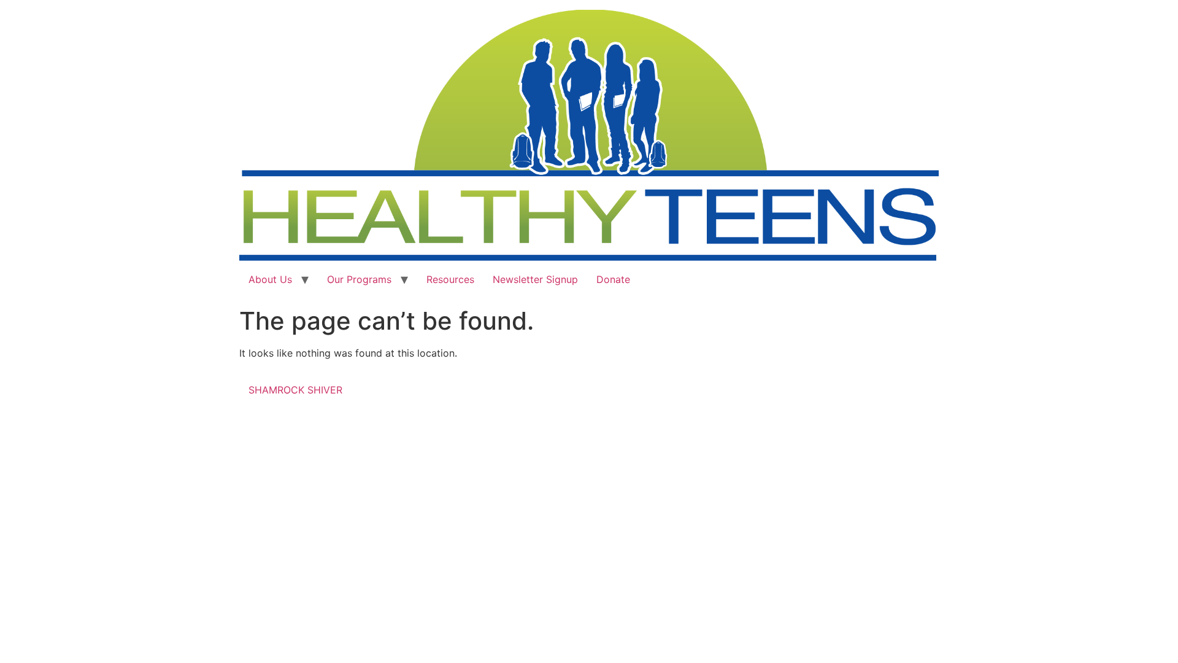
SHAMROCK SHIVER (295, 390)
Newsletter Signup (535, 279)
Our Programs (359, 279)
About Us (270, 279)
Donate (613, 279)
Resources (450, 279)
